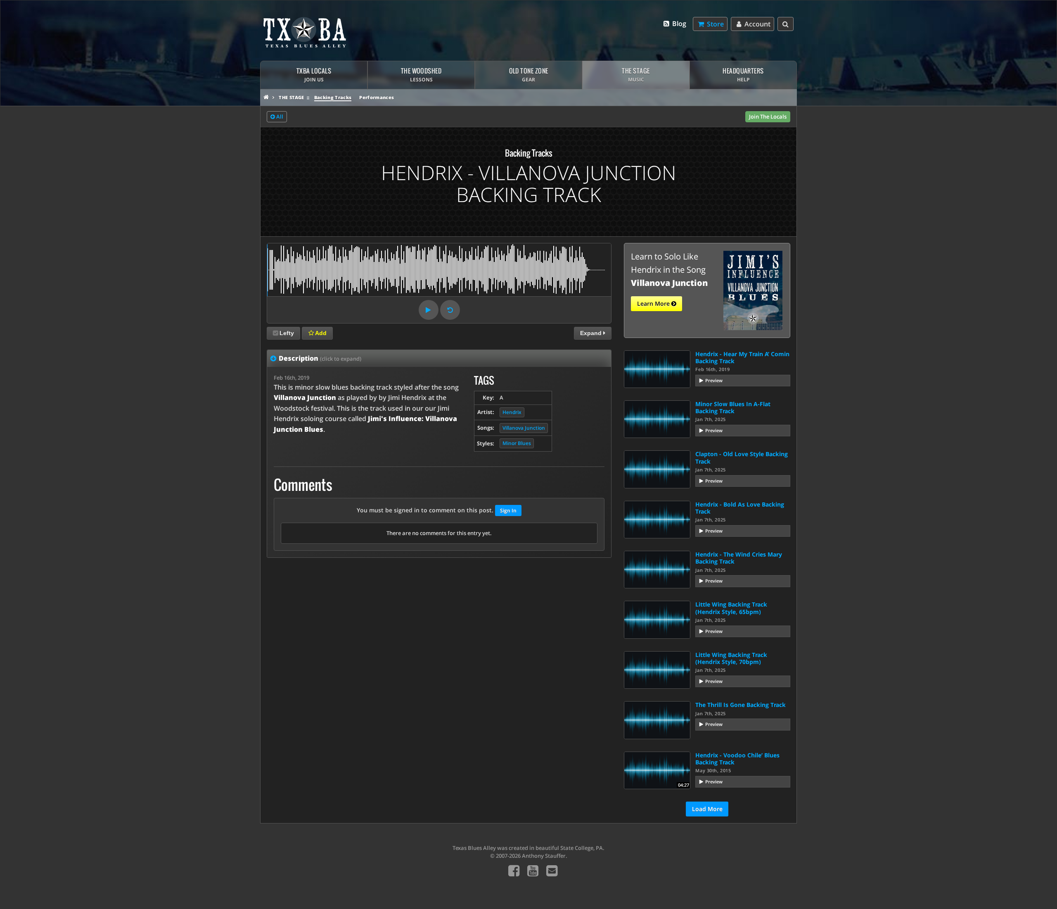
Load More (707, 809)
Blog (678, 23)
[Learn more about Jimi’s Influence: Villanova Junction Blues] (753, 289)
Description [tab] (320, 358)
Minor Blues (516, 443)
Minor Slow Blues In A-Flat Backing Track (732, 407)
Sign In (508, 510)
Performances (376, 97)
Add (320, 333)
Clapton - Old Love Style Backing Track (741, 457)
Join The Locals (768, 116)
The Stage (291, 97)
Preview (714, 380)
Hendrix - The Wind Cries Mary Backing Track (738, 557)
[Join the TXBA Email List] (551, 870)
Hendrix (511, 412)
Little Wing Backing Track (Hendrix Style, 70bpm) (731, 658)
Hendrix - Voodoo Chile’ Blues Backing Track (737, 758)
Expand (591, 333)
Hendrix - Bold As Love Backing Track (739, 507)
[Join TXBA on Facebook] (513, 870)
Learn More (654, 303)
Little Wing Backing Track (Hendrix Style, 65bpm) (731, 607)
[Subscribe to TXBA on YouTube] (532, 870)
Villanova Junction (523, 428)
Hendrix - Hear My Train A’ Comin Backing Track (742, 357)
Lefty (287, 333)
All (279, 116)
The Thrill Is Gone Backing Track (740, 705)
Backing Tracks (333, 97)
